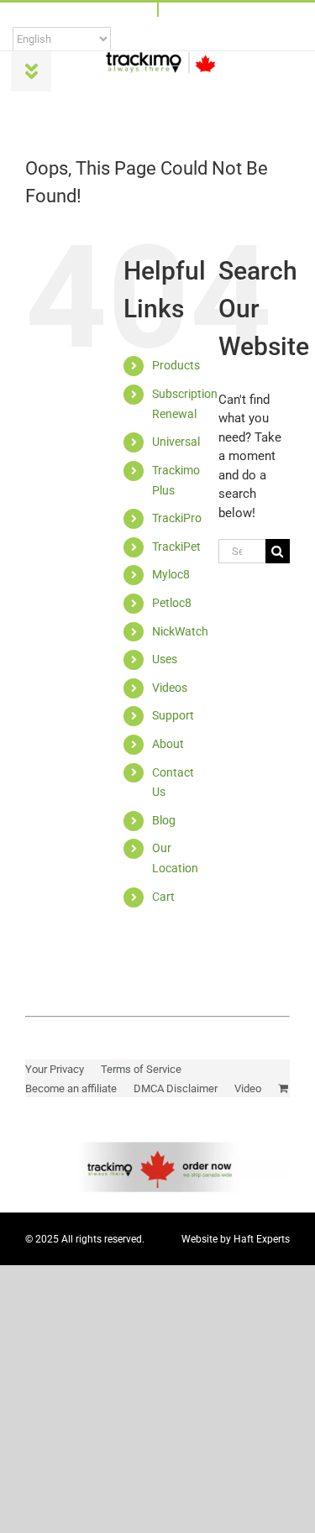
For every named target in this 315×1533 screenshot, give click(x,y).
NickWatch (180, 631)
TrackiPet (176, 546)
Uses (164, 659)
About (168, 744)
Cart (163, 896)
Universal (176, 441)
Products (176, 365)
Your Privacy (54, 1069)
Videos (169, 687)
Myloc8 (171, 574)
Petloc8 (172, 603)
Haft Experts (262, 1239)
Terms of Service (141, 1069)
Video (247, 1088)
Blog (164, 820)
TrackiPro (177, 518)
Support (173, 715)
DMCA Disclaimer (176, 1088)
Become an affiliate (71, 1088)
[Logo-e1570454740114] (161, 57)
